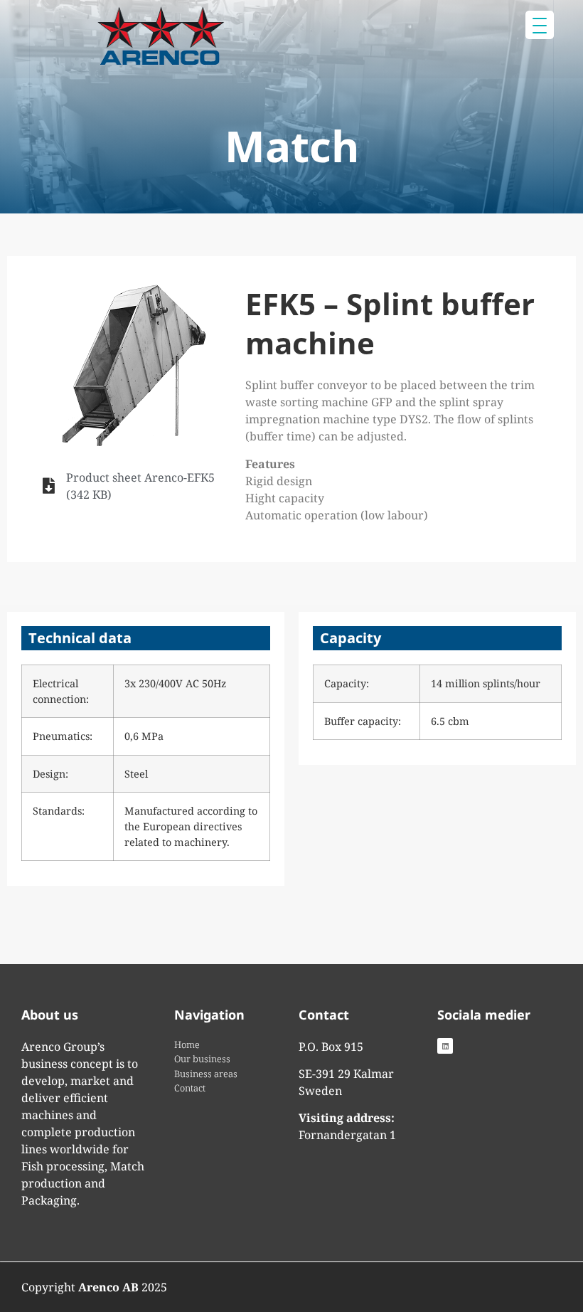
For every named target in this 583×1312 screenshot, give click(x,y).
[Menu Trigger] (539, 25)
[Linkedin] (445, 1046)
